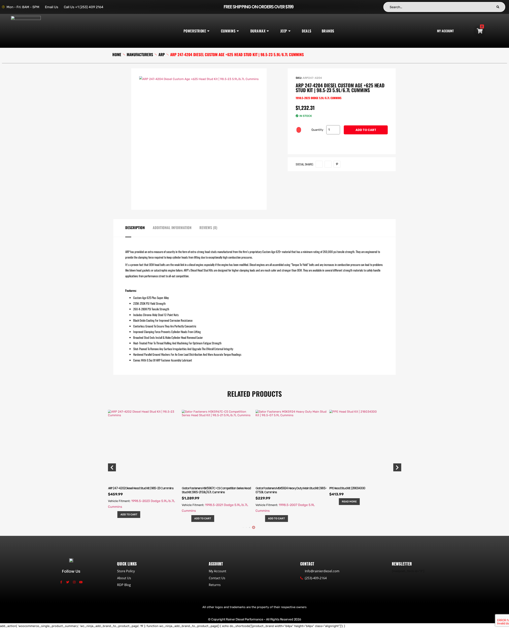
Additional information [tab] (172, 227)
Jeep (283, 30)
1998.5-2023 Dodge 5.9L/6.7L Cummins (318, 98)
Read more (349, 501)
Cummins (228, 30)
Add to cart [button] (128, 514)
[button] (249, 527)
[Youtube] (80, 582)
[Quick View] (114, 515)
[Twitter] (67, 582)
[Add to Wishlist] (298, 130)
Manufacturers (140, 54)
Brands (328, 30)
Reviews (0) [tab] (208, 227)
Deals (306, 30)
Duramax (258, 30)
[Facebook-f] (61, 582)
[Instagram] (74, 582)
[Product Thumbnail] (247, 84)
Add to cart (366, 130)
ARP (161, 54)
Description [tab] (135, 227)
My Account (445, 30)
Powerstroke (195, 30)
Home (116, 54)
